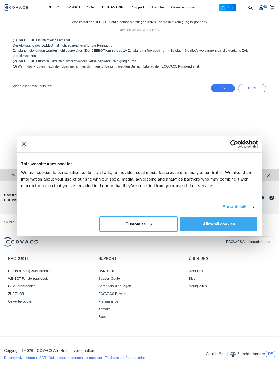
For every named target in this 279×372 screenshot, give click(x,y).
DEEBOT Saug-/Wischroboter (30, 271)
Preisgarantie (108, 301)
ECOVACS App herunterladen (248, 242)
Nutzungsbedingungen (66, 358)
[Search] (250, 7)
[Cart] (272, 7)
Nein (252, 88)
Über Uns (157, 7)
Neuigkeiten (198, 286)
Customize (135, 223)
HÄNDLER (106, 271)
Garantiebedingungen (114, 286)
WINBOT (74, 7)
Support (138, 7)
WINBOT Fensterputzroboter (29, 278)
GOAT (91, 7)
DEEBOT (54, 7)
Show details (235, 206)
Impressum (94, 358)
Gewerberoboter (183, 7)
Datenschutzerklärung (21, 358)
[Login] (261, 7)
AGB (43, 358)
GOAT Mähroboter (21, 286)
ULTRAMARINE (114, 7)
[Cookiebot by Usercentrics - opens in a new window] (234, 144)
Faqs (102, 317)
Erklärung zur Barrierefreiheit (126, 358)
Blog (192, 278)
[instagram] (271, 197)
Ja (223, 88)
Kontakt (104, 309)
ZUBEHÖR (16, 294)
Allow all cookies (219, 223)
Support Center (109, 278)
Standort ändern (251, 354)
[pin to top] (269, 297)
